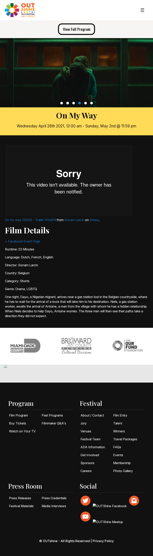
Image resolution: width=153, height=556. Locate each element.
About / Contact (92, 415)
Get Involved (89, 455)
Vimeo (94, 220)
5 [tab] (85, 103)
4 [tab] (79, 103)
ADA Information (92, 447)
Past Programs (52, 415)
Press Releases (20, 498)
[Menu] (142, 10)
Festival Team (90, 439)
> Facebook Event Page (22, 241)
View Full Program (76, 29)
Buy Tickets (17, 423)
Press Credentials (54, 498)
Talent (117, 423)
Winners (119, 431)
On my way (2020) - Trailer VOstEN (30, 220)
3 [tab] (74, 103)
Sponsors (87, 463)
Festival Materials (21, 506)
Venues (85, 431)
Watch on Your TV (22, 431)
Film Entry (120, 415)
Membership (122, 463)
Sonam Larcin (74, 220)
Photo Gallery (123, 471)
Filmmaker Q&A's (54, 423)
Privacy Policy (103, 541)
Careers (86, 471)
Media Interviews (54, 506)
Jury (83, 423)
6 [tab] (91, 103)
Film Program (18, 415)
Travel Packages (125, 439)
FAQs (117, 447)
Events (118, 455)
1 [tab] (62, 103)
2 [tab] (68, 103)
